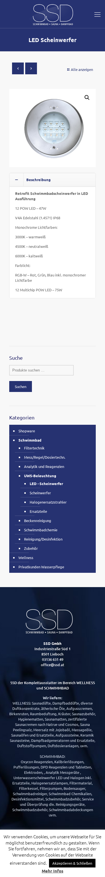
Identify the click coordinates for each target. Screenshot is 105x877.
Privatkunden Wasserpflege (41, 566)
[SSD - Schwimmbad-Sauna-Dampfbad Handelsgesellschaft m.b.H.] (52, 14)
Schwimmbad (29, 440)
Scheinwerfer (40, 492)
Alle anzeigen (82, 69)
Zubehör (31, 548)
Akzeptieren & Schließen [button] (72, 863)
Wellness (25, 557)
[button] (87, 98)
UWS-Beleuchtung (40, 475)
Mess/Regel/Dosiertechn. (44, 457)
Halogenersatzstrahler (48, 502)
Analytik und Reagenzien (44, 466)
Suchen (20, 386)
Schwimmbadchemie (40, 529)
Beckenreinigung (37, 520)
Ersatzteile (38, 511)
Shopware (26, 430)
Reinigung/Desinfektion (43, 539)
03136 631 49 (52, 659)
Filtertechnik (34, 448)
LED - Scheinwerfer (46, 483)
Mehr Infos (52, 871)
